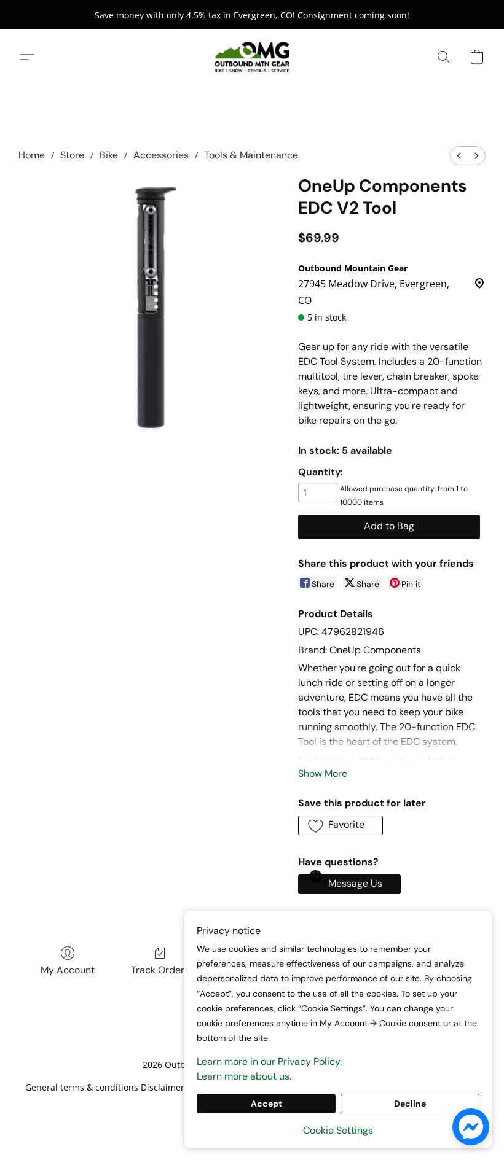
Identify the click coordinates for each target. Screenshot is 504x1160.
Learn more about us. (244, 1076)
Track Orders (160, 969)
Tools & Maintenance (251, 155)
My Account (68, 969)
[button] (252, 57)
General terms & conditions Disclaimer (104, 1087)
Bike (109, 155)
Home (31, 155)
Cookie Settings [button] (338, 1130)
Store (72, 155)
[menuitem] (459, 156)
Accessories (161, 155)
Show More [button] (322, 773)
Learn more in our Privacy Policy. (269, 1061)
